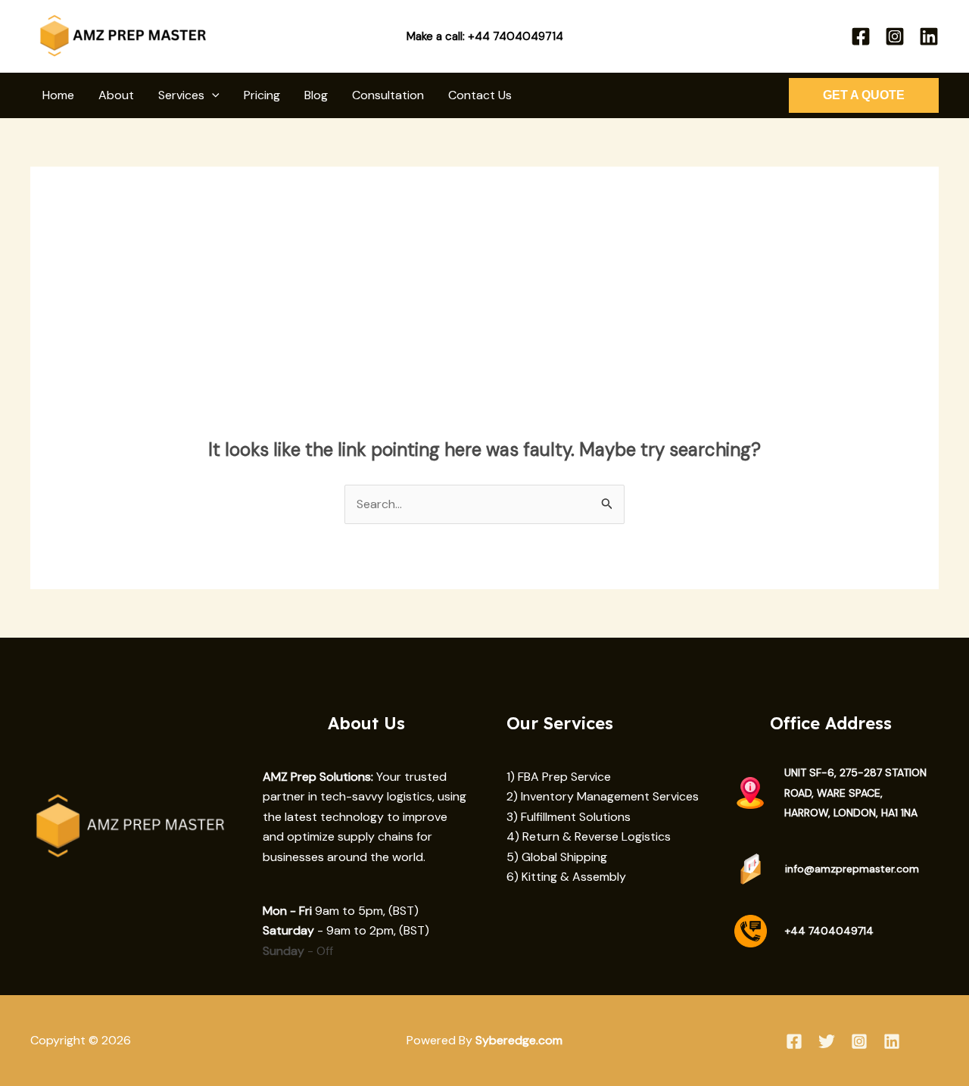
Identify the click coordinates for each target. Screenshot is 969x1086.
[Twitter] (826, 1041)
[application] (212, 95)
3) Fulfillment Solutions (568, 817)
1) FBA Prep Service (558, 777)
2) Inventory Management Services (602, 796)
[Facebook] (861, 36)
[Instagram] (895, 36)
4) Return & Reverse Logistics (588, 836)
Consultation (388, 95)
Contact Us (480, 95)
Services (181, 95)
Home (58, 95)
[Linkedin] (929, 36)
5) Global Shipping (556, 857)
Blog (316, 95)
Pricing (262, 95)
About (116, 95)
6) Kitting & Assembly (566, 877)
